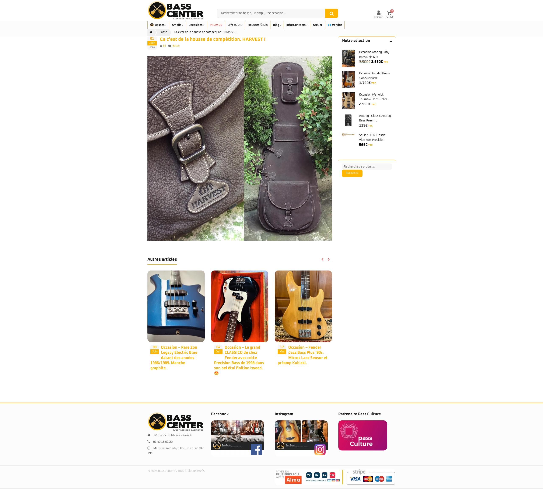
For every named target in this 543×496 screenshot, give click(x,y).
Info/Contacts (296, 25)
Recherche (352, 173)
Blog (276, 25)
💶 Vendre (335, 25)
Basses (160, 25)
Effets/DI (234, 25)
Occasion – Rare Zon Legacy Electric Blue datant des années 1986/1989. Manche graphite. (173, 358)
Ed (164, 46)
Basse (176, 46)
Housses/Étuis (258, 25)
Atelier (317, 25)
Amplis (177, 25)
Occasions (196, 25)
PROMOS (216, 25)
